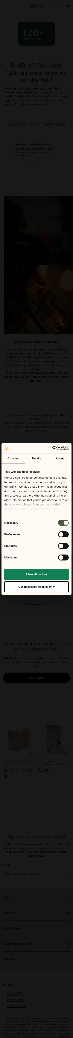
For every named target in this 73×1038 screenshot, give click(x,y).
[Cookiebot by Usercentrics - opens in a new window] (52, 448)
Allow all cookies (36, 574)
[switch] (63, 534)
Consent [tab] (13, 458)
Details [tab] (36, 458)
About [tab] (60, 458)
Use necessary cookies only (36, 586)
